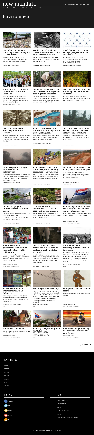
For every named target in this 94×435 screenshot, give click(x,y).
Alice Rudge (6, 145)
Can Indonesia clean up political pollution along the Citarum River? (16, 52)
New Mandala (67, 106)
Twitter (10, 406)
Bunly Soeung (37, 106)
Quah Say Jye (6, 223)
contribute (82, 4)
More (5, 382)
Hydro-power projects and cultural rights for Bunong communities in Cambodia (45, 169)
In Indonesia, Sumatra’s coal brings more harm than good (77, 168)
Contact (59, 407)
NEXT (88, 344)
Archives (6, 386)
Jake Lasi (35, 266)
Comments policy (61, 404)
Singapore (7, 375)
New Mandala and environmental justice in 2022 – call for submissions (45, 208)
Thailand (6, 379)
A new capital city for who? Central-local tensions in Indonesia (15, 91)
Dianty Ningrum (67, 265)
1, (80, 344)
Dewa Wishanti (7, 65)
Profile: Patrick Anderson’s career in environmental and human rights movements (46, 52)
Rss (9, 420)
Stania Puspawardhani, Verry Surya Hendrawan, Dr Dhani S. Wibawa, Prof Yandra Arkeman (72, 64)
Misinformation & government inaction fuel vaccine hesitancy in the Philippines (15, 248)
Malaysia (6, 369)
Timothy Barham (38, 65)
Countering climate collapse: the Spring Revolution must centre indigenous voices (76, 208)
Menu (63, 4)
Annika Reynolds (8, 182)
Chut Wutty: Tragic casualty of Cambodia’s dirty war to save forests (76, 330)
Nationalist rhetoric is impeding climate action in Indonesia (76, 247)
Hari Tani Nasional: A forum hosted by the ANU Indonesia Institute (77, 91)
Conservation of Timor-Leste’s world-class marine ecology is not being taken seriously (45, 248)
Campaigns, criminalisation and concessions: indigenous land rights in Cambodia (46, 91)
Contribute (60, 414)
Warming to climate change (46, 289)
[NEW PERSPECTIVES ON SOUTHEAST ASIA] (19, 4)
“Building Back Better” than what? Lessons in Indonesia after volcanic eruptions (76, 130)
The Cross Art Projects (40, 143)
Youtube (10, 415)
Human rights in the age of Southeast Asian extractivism (15, 169)
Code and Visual (57, 430)
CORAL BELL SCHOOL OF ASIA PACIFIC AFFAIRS (67, 417)
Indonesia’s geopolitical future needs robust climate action (16, 208)
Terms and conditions (63, 411)
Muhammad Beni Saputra (70, 182)
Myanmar (6, 372)
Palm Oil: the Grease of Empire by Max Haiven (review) (13, 130)
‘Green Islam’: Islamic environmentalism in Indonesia (13, 291)
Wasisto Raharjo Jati (9, 104)
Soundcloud (11, 410)
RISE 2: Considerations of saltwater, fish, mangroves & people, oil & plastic (46, 130)
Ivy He (65, 145)
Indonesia (6, 365)
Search (89, 4)
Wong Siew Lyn (37, 304)
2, (82, 344)
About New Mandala (73, 4)
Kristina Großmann (9, 304)
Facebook (10, 401)
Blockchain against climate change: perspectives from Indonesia (76, 52)
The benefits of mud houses (15, 328)
